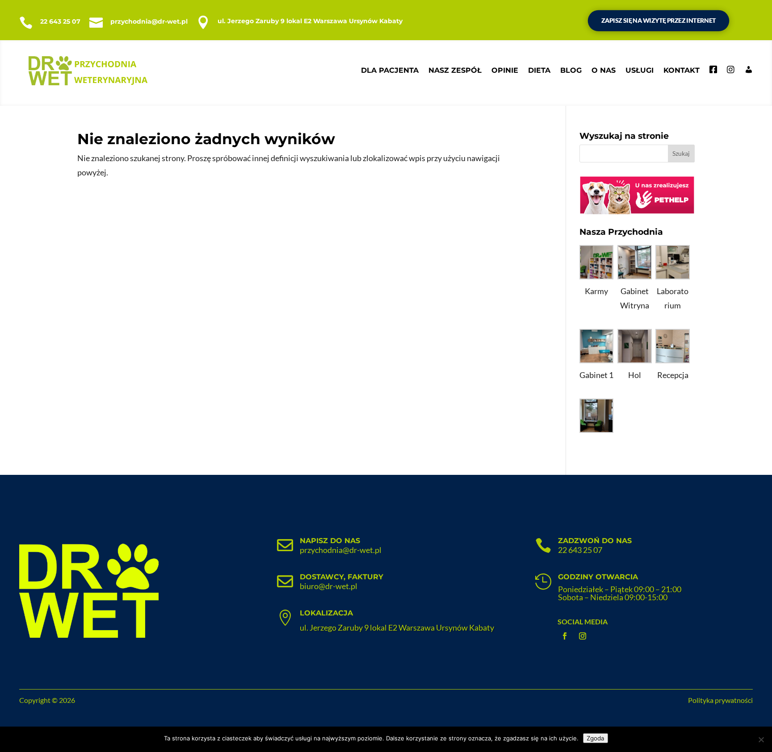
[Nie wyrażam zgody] (760, 739)
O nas (604, 70)
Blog (571, 70)
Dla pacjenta (390, 70)
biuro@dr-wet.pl (328, 586)
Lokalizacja (326, 613)
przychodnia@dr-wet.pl (149, 21)
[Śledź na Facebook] (565, 636)
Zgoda (595, 738)
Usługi (639, 70)
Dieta (539, 70)
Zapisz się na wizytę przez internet (658, 21)
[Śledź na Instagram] (582, 636)
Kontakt (681, 70)
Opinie (504, 70)
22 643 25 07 (60, 21)
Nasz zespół (455, 70)
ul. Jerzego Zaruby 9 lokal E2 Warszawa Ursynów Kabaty (310, 21)
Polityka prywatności (720, 700)
